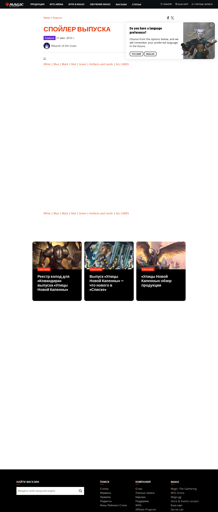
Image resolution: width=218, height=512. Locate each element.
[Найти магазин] (80, 491)
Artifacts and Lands (101, 64)
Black (65, 64)
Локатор (167, 4)
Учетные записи (203, 4)
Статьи (136, 4)
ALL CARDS (122, 64)
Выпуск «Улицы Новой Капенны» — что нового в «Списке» (109, 285)
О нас (138, 488)
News (47, 17)
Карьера (140, 497)
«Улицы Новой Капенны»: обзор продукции (161, 285)
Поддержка (142, 501)
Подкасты (106, 501)
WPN (138, 505)
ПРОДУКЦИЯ (37, 4)
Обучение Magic (100, 4)
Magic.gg (176, 497)
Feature (57, 17)
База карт (183, 4)
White (47, 64)
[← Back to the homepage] (14, 4)
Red (73, 64)
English (150, 54)
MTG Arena (56, 4)
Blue (56, 64)
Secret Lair (177, 509)
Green (82, 64)
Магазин (121, 4)
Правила (105, 497)
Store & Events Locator (185, 501)
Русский (136, 54)
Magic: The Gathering (184, 488)
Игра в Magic (76, 4)
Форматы (105, 493)
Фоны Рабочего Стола (113, 505)
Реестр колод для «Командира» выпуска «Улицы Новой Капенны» (57, 285)
